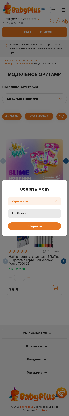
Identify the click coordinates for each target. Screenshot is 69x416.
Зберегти (34, 226)
